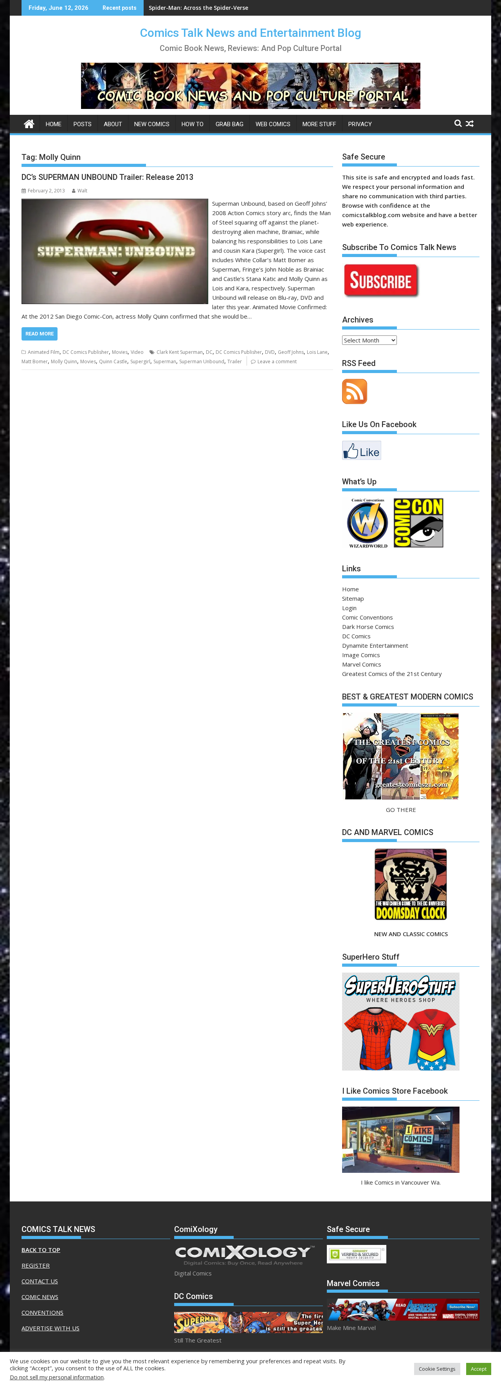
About (113, 124)
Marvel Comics (361, 664)
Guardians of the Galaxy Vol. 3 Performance (209, 7)
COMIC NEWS (40, 1297)
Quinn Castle (113, 361)
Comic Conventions (367, 617)
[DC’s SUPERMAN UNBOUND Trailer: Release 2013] (115, 203)
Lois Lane (317, 352)
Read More (39, 334)
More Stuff (319, 124)
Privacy (360, 124)
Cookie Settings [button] (437, 1368)
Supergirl (140, 361)
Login (349, 608)
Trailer (234, 361)
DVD (270, 352)
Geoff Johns (291, 352)
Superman (164, 361)
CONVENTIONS (42, 1312)
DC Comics (356, 636)
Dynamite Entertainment (375, 645)
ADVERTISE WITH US (50, 1328)
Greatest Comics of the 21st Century (392, 674)
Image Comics (361, 655)
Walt (82, 190)
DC (209, 352)
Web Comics (273, 124)
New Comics (151, 124)
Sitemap (353, 598)
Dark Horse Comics (368, 626)
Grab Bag (229, 124)
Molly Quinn (64, 361)
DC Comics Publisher (86, 352)
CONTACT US (40, 1281)
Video (137, 352)
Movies (120, 352)
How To (193, 124)
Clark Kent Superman (180, 352)
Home (53, 124)
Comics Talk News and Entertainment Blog (250, 33)
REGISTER (36, 1265)
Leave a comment (277, 361)
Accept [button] (479, 1368)
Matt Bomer (35, 361)
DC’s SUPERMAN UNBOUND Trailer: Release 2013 (107, 177)
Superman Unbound (201, 361)
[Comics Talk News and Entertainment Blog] (29, 123)
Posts (83, 124)
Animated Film (43, 352)
